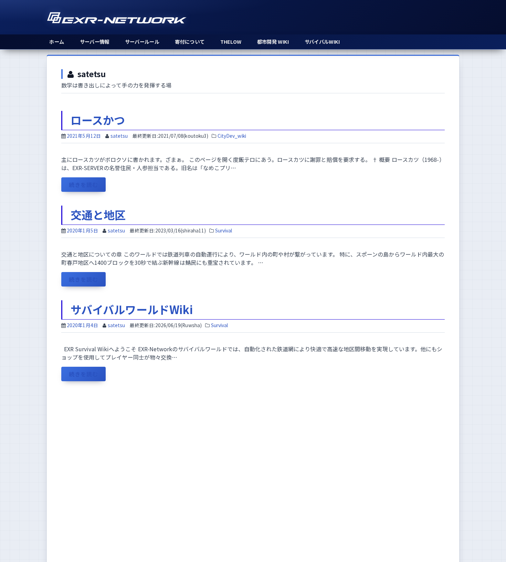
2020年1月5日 (82, 230)
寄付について (189, 41)
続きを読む (86, 186)
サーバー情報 (94, 41)
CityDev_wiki (232, 135)
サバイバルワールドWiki (132, 309)
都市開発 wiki (273, 41)
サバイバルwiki (322, 41)
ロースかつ (98, 120)
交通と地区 (98, 214)
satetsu (119, 135)
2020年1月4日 (82, 325)
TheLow (231, 41)
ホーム (56, 41)
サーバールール (142, 41)
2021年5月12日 (84, 135)
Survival (223, 230)
